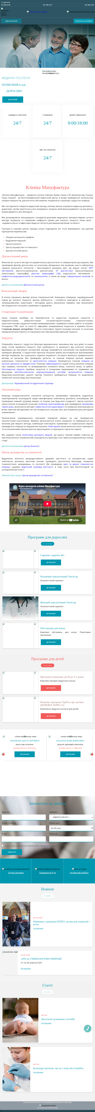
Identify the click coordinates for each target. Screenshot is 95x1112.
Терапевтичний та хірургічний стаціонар (33, 383)
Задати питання (11, 21)
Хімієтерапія (54, 426)
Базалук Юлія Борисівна (70, 741)
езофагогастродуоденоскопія (16, 276)
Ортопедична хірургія (13, 369)
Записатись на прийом (83, 21)
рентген (35, 273)
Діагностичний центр (34, 284)
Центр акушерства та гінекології (37, 475)
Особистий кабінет (79, 872)
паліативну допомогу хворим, (37, 434)
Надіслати (12, 852)
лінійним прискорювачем (51, 404)
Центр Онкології (31, 446)
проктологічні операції (44, 361)
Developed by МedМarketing (47, 1108)
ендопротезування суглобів (50, 372)
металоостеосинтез (24, 372)
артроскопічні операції (80, 372)
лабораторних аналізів (78, 276)
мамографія (48, 273)
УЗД (58, 273)
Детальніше (12, 100)
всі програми (47, 543)
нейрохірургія (53, 363)
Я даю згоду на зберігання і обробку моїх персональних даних (31, 846)
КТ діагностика (64, 270)
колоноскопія (40, 276)
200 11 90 (89, 5)
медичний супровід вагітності (37, 467)
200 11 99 (5, 5)
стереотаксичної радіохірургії (49, 406)
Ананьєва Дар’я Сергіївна (24, 741)
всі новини (47, 895)
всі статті (47, 992)
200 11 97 (47, 5)
